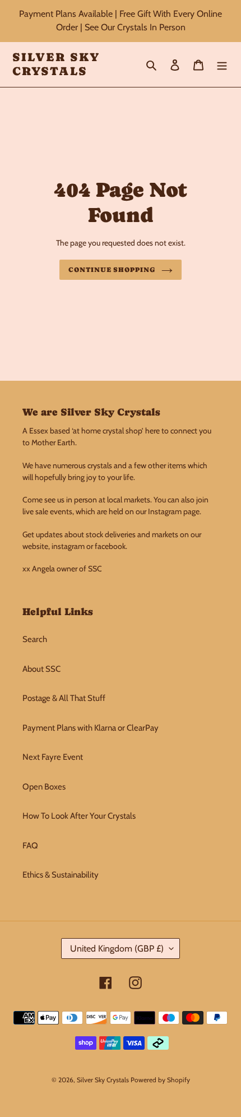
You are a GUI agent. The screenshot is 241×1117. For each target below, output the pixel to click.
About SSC (41, 669)
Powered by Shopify (160, 1080)
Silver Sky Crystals (56, 64)
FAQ (30, 846)
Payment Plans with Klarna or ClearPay (90, 728)
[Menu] (222, 65)
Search (34, 639)
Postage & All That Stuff (63, 698)
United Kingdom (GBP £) (117, 948)
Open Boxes (44, 787)
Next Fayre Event (52, 757)
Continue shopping (112, 270)
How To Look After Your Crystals (79, 816)
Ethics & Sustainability (60, 875)
